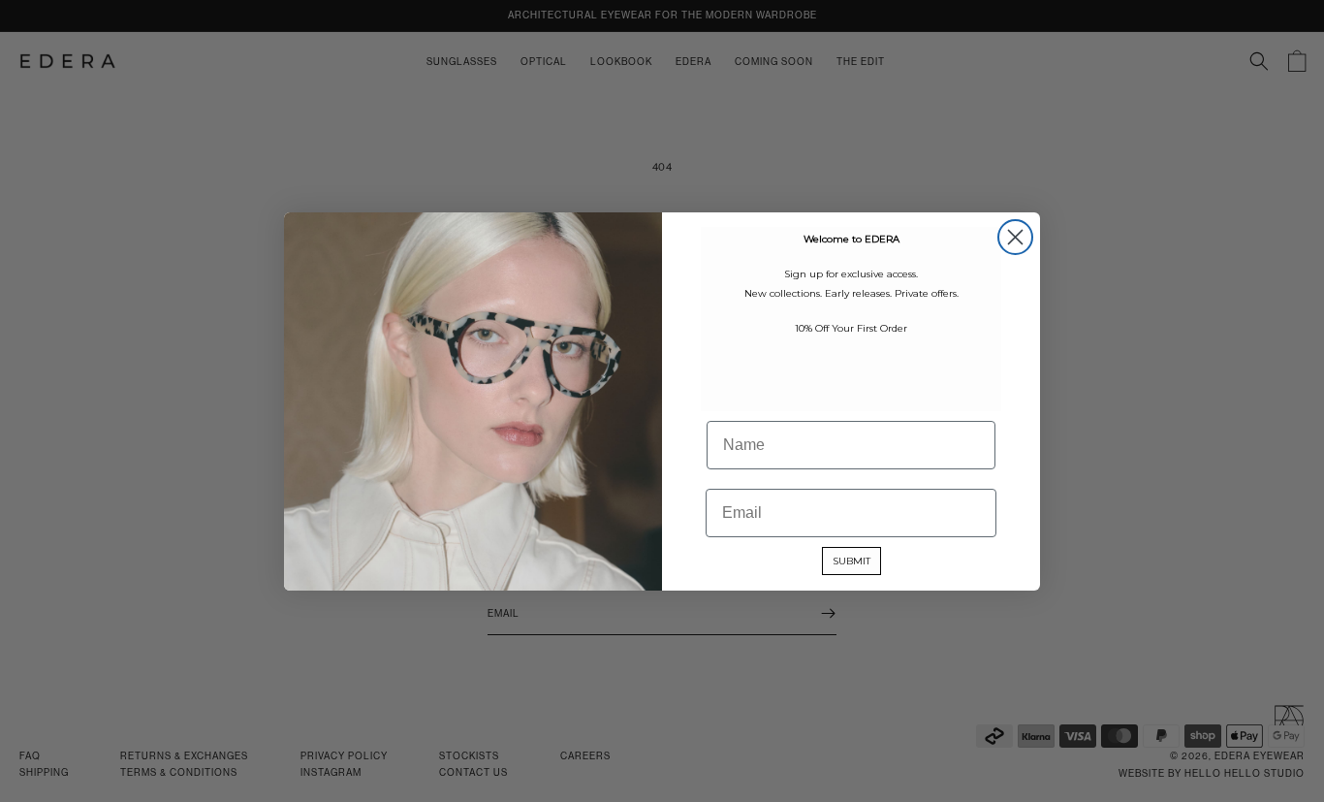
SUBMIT (851, 561)
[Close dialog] (1015, 237)
